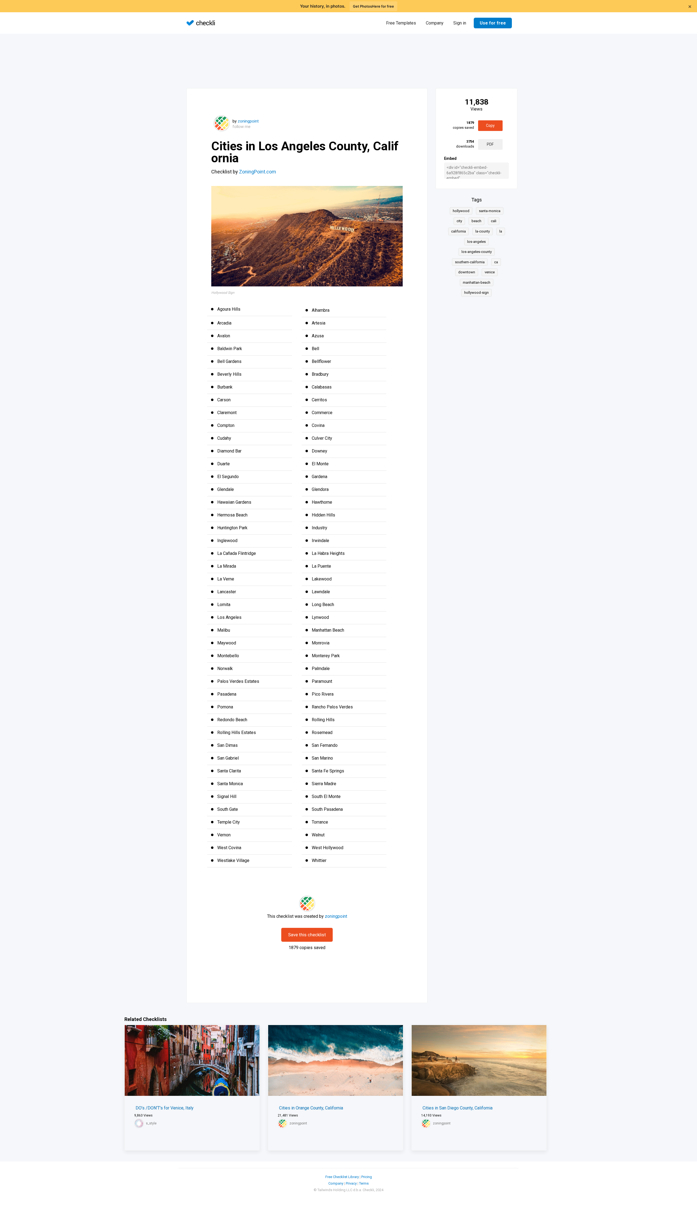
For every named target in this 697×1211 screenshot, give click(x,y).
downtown (466, 272)
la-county (482, 231)
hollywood (461, 211)
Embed (450, 158)
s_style (151, 1123)
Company (435, 23)
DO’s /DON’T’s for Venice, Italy (165, 1108)
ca (496, 262)
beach (476, 221)
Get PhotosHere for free (373, 6)
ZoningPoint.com (257, 172)
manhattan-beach (476, 282)
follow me (241, 126)
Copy (490, 125)
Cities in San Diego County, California (458, 1108)
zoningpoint (248, 121)
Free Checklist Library (342, 1177)
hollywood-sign (476, 292)
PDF (490, 144)
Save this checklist (307, 934)
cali (493, 221)
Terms (364, 1183)
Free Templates (401, 23)
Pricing (366, 1177)
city (459, 221)
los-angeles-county (476, 252)
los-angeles (476, 242)
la (500, 231)
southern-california (470, 262)
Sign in (459, 23)
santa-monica (489, 211)
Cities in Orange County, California (311, 1108)
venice (490, 272)
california (458, 231)
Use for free (493, 23)
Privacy (351, 1183)
